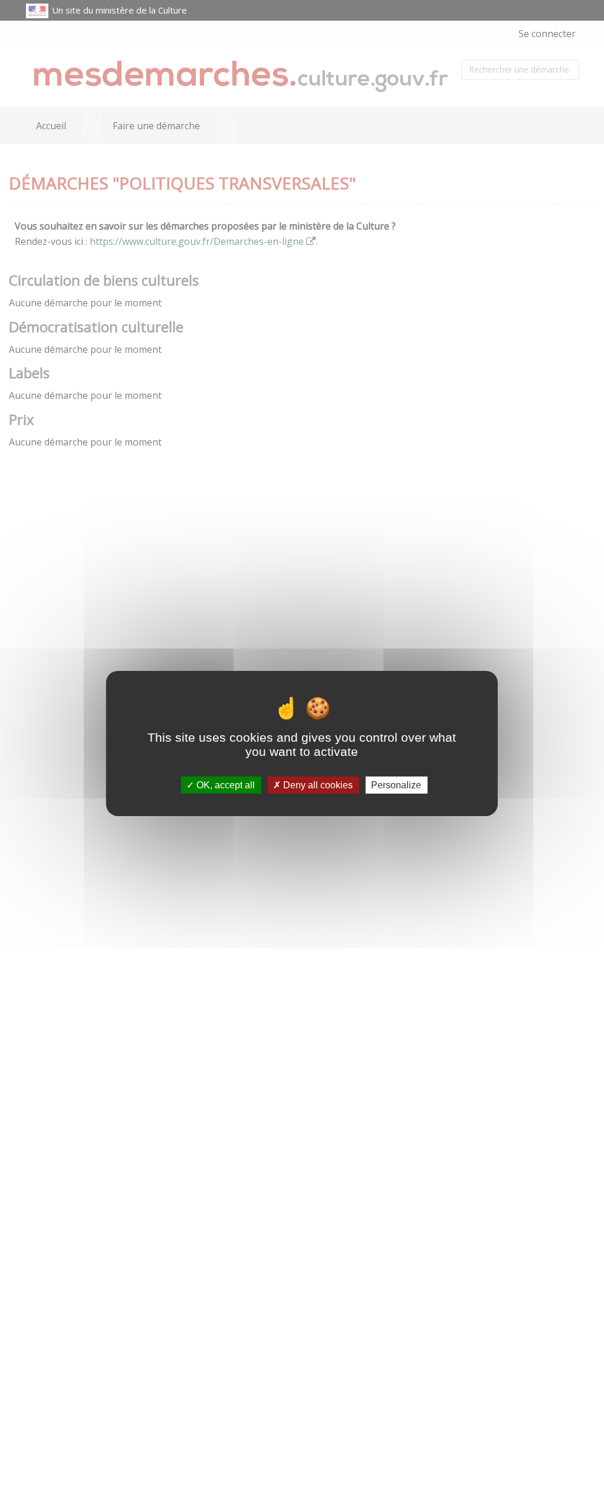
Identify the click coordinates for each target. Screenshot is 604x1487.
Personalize (396, 785)
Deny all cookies (317, 785)
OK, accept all (224, 785)
